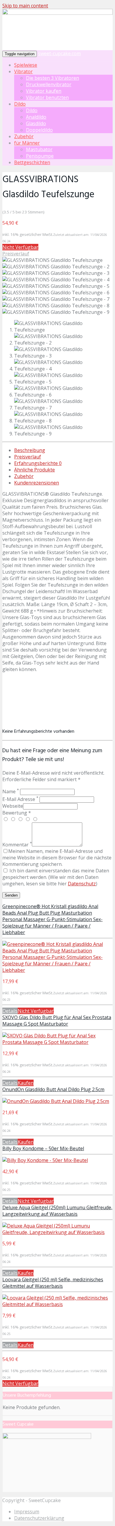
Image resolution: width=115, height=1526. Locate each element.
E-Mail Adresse (20, 799)
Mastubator (39, 149)
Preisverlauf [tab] (27, 456)
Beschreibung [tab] (29, 450)
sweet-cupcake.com (59, 53)
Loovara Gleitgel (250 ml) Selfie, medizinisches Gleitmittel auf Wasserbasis (52, 1282)
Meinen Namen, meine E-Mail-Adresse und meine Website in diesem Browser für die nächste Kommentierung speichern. (56, 857)
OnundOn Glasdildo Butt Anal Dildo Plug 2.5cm (53, 1089)
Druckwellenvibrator (48, 84)
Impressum (26, 1511)
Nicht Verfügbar (20, 247)
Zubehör (24, 136)
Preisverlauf (15, 253)
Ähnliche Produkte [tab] (34, 469)
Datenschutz (82, 883)
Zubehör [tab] (24, 476)
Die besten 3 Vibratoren (52, 78)
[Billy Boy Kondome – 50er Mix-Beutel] (45, 1160)
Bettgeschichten (32, 162)
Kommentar (17, 844)
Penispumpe (40, 156)
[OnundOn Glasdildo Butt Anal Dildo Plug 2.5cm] (55, 1101)
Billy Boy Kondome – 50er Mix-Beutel (43, 1148)
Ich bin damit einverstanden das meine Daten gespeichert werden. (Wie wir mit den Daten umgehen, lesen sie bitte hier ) (55, 877)
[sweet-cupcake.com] (57, 13)
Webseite (12, 806)
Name (10, 791)
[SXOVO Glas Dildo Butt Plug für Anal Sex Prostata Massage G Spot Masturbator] (57, 1042)
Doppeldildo (39, 130)
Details (10, 1011)
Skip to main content (25, 5)
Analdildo (36, 117)
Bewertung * (16, 812)
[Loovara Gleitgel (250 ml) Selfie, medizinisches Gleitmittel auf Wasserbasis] (57, 1304)
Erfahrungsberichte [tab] (38, 463)
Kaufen (26, 1083)
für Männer (27, 143)
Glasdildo (36, 123)
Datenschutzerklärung (39, 1518)
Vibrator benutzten (47, 97)
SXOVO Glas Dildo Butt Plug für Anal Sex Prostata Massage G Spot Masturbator (56, 1020)
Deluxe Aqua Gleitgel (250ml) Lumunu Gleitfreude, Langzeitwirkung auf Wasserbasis (57, 1210)
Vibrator (23, 71)
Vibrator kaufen (43, 91)
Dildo (20, 104)
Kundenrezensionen (36, 482)
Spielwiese (25, 65)
